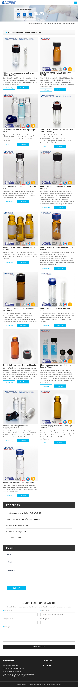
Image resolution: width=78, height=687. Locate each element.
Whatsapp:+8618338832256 (12, 671)
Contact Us (8, 661)
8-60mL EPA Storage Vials (16, 532)
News (35, 23)
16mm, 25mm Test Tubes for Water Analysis (23, 519)
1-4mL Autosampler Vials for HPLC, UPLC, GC (23, 513)
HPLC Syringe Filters (14, 538)
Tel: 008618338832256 (10, 665)
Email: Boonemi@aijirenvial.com (13, 668)
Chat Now (23, 88)
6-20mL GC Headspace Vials (17, 525)
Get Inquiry (9, 88)
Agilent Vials (42, 23)
